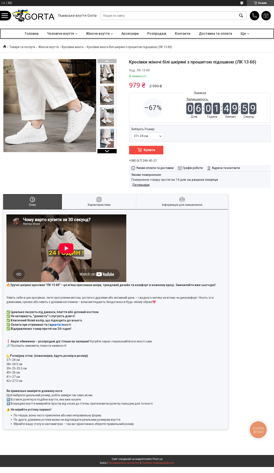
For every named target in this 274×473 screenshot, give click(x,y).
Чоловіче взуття (60, 34)
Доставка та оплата (215, 34)
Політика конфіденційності (157, 462)
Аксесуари (130, 34)
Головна (32, 34)
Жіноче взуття (98, 34)
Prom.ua (157, 459)
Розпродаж (156, 34)
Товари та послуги (22, 47)
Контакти (182, 34)
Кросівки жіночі (72, 47)
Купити (149, 150)
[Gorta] (33, 15)
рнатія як (58, 324)
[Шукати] (241, 16)
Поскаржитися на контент (124, 462)
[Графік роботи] (266, 15)
